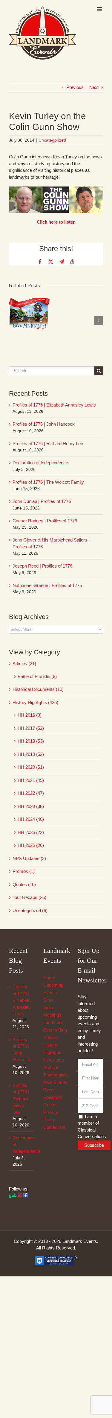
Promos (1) (24, 871)
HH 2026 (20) (31, 845)
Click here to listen (56, 222)
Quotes (50, 1104)
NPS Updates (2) (29, 858)
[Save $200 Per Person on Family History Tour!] (29, 300)
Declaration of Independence (40, 462)
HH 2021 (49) (31, 780)
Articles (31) (24, 663)
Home (49, 977)
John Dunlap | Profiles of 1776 (42, 501)
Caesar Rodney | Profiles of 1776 (45, 520)
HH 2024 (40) (31, 819)
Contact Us (54, 1127)
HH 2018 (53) (31, 741)
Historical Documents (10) (38, 689)
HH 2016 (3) (30, 715)
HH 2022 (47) (31, 793)
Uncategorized (52, 140)
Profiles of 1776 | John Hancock (44, 424)
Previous (75, 87)
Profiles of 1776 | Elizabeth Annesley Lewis (54, 404)
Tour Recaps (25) (29, 897)
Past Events (55, 1082)
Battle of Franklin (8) (37, 676)
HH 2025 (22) (31, 832)
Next (94, 87)
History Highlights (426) (35, 702)
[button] (13, 320)
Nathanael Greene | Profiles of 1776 (47, 585)
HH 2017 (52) (31, 728)
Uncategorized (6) (30, 910)
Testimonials (55, 1074)
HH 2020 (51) (31, 767)
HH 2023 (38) (31, 806)
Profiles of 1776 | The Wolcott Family (48, 482)
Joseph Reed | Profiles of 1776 (42, 565)
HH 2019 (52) (31, 754)
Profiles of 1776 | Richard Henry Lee (48, 443)
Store (48, 1000)
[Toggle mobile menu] (100, 9)
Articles (50, 1037)
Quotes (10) (24, 884)
